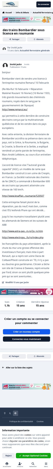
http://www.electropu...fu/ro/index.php (22, 237)
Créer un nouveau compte (26, 331)
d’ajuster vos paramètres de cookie (26, 441)
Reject (8, 455)
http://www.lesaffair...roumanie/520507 (23, 195)
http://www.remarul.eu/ (15, 109)
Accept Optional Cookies (35, 455)
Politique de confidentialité (21, 421)
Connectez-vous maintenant (26, 339)
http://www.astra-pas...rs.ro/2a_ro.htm (22, 231)
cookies (28, 434)
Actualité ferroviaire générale (35, 50)
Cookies (40, 421)
